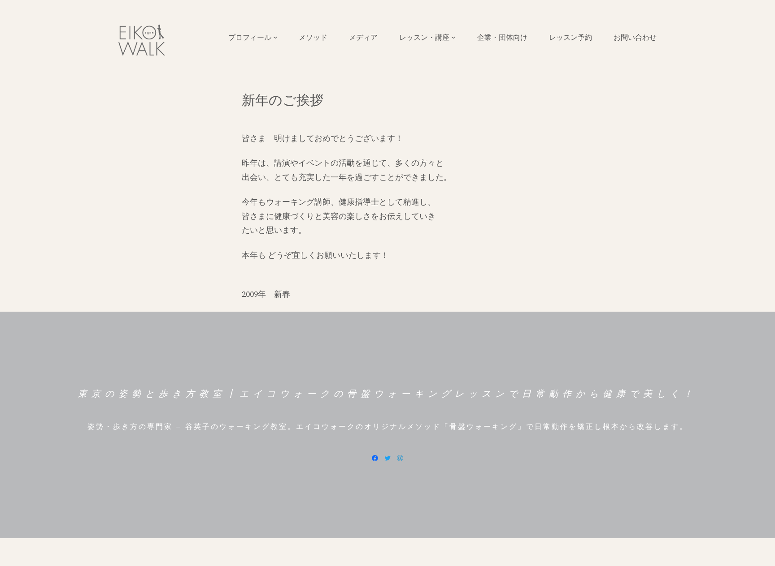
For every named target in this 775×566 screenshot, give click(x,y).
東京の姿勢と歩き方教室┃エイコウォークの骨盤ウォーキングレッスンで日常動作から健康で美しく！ (387, 393)
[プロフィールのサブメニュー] (275, 37)
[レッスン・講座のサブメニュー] (453, 37)
